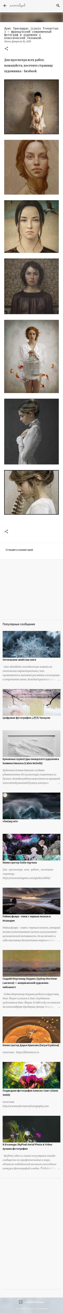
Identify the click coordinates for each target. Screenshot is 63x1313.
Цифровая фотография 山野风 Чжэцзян (26, 717)
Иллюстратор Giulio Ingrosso (20, 862)
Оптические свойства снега (19, 659)
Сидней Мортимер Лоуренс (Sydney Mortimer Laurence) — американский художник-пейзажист (30, 983)
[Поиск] (58, 5)
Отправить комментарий (19, 550)
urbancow (43, 1308)
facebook (30, 71)
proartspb (17, 6)
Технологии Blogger (33, 1302)
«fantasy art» (10, 821)
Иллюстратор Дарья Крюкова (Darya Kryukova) (31, 1045)
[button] (6, 48)
